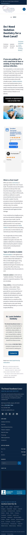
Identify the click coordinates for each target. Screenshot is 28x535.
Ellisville (3, 513)
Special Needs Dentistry (6, 427)
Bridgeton (3, 509)
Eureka (7, 513)
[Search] (19, 463)
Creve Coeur (3, 511)
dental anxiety (9, 368)
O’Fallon (3, 519)
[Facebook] (2, 414)
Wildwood (19, 526)
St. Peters (18, 521)
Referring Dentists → (5, 3)
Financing (3, 435)
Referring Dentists (5, 437)
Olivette (7, 519)
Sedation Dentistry (13, 366)
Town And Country (5, 523)
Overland (13, 519)
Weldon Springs (12, 526)
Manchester (3, 517)
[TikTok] (13, 414)
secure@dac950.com (9, 410)
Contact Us (13, 353)
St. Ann (2, 521)
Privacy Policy (10, 534)
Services (3, 424)
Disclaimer (3, 534)
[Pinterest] (9, 414)
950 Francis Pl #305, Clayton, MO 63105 (10, 403)
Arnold (6, 506)
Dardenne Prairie (11, 511)
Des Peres (18, 511)
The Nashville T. (15, 153)
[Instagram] (6, 414)
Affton (2, 506)
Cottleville (20, 509)
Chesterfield (9, 509)
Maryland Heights (17, 517)
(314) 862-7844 (9, 405)
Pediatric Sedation (5, 430)
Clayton (14, 509)
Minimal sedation (7, 254)
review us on (13, 146)
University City (13, 523)
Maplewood (10, 517)
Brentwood (16, 506)
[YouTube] (17, 414)
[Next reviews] (22, 161)
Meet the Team (4, 432)
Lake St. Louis (16, 515)
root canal (15, 183)
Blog (6, 366)
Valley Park (20, 523)
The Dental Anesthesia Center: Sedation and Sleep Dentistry (15, 133)
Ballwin (11, 506)
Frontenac (17, 513)
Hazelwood (3, 515)
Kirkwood (9, 515)
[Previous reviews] (4, 161)
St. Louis (13, 521)
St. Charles (8, 521)
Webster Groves (4, 526)
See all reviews (13, 143)
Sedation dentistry (17, 81)
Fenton (11, 513)
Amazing (9, 159)
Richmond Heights (20, 519)
